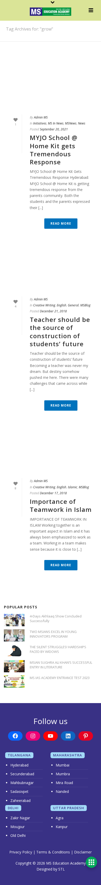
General (73, 305)
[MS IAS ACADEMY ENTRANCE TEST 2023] (14, 681)
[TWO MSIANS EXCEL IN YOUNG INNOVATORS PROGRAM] (14, 635)
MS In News (55, 123)
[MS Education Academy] (50, 11)
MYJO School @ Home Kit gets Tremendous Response (53, 149)
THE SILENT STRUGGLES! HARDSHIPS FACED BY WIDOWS (58, 649)
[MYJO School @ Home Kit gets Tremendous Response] (50, 88)
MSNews (70, 123)
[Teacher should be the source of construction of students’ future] (50, 270)
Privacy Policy (20, 852)
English (61, 305)
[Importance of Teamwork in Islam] (50, 452)
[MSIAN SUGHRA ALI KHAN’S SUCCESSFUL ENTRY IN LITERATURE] (14, 666)
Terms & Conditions (53, 852)
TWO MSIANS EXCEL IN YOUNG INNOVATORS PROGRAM (53, 634)
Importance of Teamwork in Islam (61, 505)
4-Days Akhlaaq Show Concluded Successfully (56, 618)
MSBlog (85, 305)
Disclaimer (83, 852)
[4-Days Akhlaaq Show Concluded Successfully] (14, 620)
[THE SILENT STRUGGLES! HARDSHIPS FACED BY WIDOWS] (14, 651)
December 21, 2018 (53, 311)
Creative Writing (44, 305)
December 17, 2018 (53, 493)
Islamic (72, 487)
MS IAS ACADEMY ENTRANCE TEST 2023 (60, 677)
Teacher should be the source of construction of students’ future (60, 331)
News (81, 123)
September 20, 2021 (54, 129)
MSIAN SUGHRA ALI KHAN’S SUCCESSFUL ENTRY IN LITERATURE (61, 664)
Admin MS (41, 117)
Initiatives (39, 123)
